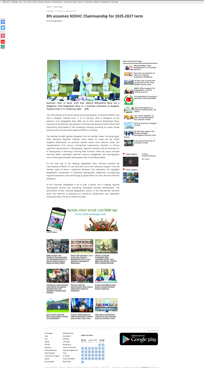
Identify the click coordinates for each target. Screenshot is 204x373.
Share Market (50, 353)
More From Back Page (132, 61)
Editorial (40, 2)
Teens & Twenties (69, 347)
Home (8, 2)
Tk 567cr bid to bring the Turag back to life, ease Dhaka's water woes (144, 82)
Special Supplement (70, 350)
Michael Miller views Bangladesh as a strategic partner (145, 67)
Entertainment (105, 2)
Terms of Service (94, 367)
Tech (64, 353)
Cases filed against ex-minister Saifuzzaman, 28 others (145, 110)
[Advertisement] (102, 41)
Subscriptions (135, 367)
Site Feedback (126, 367)
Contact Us (62, 367)
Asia (20, 2)
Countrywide (88, 2)
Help (119, 367)
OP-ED (35, 2)
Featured (96, 2)
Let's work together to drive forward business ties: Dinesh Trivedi (144, 117)
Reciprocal (67, 344)
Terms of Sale (105, 367)
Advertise (69, 367)
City (24, 2)
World (29, 2)
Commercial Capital (70, 2)
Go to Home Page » (153, 330)
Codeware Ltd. (153, 367)
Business (48, 2)
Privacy (86, 367)
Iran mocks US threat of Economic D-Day (144, 142)
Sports (80, 2)
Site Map (114, 367)
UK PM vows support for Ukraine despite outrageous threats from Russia (140, 134)
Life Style (66, 342)
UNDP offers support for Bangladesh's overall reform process (144, 90)
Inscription (67, 336)
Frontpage (14, 2)
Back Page (114, 2)
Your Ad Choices (78, 367)
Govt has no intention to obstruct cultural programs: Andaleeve (144, 75)
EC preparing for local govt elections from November (145, 97)
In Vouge (66, 356)
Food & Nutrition (69, 359)
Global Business (57, 2)
